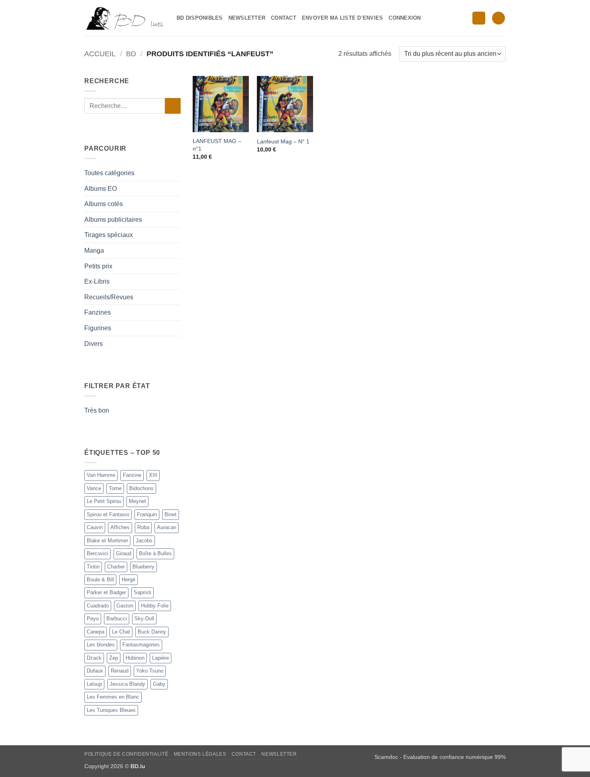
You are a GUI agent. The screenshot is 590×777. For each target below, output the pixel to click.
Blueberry (143, 567)
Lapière (160, 658)
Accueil (100, 53)
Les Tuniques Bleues (111, 710)
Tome (115, 488)
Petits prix (98, 266)
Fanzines (97, 312)
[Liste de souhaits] (498, 18)
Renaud (119, 671)
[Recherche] (478, 18)
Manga (94, 250)
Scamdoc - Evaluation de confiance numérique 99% (440, 757)
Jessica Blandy (127, 684)
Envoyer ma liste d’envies (342, 18)
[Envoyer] (173, 106)
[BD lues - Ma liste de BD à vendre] (124, 17)
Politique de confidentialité (126, 754)
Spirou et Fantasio (108, 514)
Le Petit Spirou (104, 501)
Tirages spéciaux (108, 234)
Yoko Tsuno (149, 671)
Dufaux (95, 671)
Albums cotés (103, 203)
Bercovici (97, 553)
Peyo (93, 618)
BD (131, 53)
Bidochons (141, 488)
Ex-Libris (97, 281)
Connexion (405, 18)
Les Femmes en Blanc (113, 697)
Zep (113, 658)
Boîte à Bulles (155, 553)
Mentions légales (200, 754)
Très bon (96, 410)
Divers (93, 343)
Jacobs (144, 541)
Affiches (120, 527)
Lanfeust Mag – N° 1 (283, 141)
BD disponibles (200, 18)
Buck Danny (152, 632)
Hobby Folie (155, 606)
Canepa (95, 632)
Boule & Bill (100, 580)
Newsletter (247, 18)
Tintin (93, 567)
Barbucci (116, 618)
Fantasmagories (141, 645)
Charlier (116, 567)
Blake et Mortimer (107, 541)
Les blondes (101, 645)
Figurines (97, 328)
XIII (153, 475)
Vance (94, 488)
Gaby (159, 684)
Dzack (94, 658)
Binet (171, 514)
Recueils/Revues (108, 297)
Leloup (94, 684)
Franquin (147, 514)
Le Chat (121, 632)
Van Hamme (101, 475)
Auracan (166, 527)
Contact (283, 18)
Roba (143, 527)
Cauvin (95, 527)
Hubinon (135, 658)
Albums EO (100, 188)
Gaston (124, 606)
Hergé (128, 580)
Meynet (137, 501)
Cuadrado (98, 606)
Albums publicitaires (113, 219)
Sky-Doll (144, 618)
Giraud (123, 553)
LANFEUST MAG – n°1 (217, 145)
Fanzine (132, 475)
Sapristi (142, 592)
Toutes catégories (109, 173)
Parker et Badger (106, 592)
